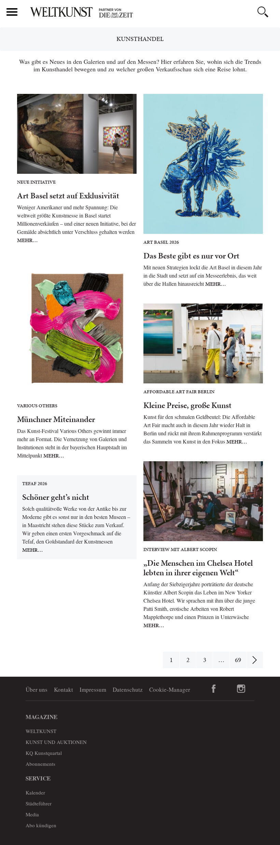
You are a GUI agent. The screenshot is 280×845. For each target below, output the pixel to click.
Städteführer (39, 803)
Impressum (93, 689)
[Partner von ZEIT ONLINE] (152, 13)
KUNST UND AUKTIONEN (56, 741)
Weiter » (255, 660)
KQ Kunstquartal (44, 752)
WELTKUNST (41, 731)
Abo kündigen (41, 825)
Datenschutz (128, 689)
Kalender (35, 792)
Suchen (263, 12)
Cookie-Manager (169, 689)
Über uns (36, 689)
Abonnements (40, 763)
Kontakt (63, 689)
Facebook (213, 689)
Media (32, 814)
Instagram (240, 689)
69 (238, 659)
